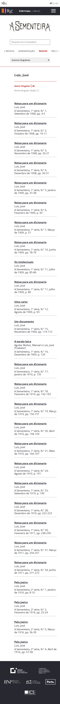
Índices (43, 51)
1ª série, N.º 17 (39, 371)
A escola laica (22, 341)
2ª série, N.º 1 (38, 589)
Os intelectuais (23, 262)
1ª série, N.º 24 (39, 470)
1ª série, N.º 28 (39, 510)
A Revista (9, 51)
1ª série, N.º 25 (39, 490)
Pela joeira (21, 582)
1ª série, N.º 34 (39, 570)
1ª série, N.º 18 (39, 391)
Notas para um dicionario (30, 103)
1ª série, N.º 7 (38, 229)
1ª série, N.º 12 (39, 309)
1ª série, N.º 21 (39, 450)
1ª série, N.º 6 (38, 210)
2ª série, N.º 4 (38, 649)
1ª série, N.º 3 (38, 150)
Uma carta (21, 301)
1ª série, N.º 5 (38, 190)
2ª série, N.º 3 (38, 629)
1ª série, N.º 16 (39, 351)
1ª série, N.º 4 (38, 170)
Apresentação (26, 51)
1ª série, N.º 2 (38, 130)
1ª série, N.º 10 (39, 249)
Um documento (24, 321)
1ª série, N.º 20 (39, 431)
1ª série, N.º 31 (39, 550)
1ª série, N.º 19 (39, 411)
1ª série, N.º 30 (39, 530)
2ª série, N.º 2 (38, 609)
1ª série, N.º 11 (39, 269)
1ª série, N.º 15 (39, 329)
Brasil (37, 11)
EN (56, 3)
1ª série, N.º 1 (38, 110)
